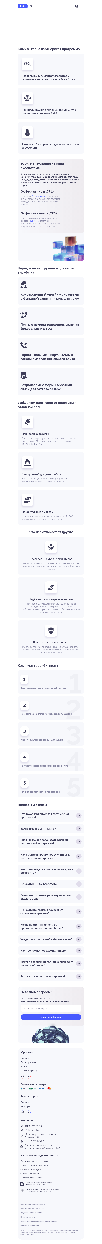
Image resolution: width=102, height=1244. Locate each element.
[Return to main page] (25, 6)
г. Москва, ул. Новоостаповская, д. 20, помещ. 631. (42, 1135)
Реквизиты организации (29, 1225)
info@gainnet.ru (31, 1130)
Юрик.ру (34, 221)
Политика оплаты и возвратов (32, 1208)
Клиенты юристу (28, 1070)
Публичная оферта (27, 1217)
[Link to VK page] (29, 1077)
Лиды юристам (28, 1062)
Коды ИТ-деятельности (32, 1177)
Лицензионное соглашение (31, 1213)
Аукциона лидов (40, 196)
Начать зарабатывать (51, 1017)
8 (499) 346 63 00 (33, 1126)
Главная (24, 1058)
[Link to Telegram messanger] (22, 1077)
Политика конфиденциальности (32, 1204)
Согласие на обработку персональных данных (38, 1221)
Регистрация (26, 1106)
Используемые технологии (34, 1165)
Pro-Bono (25, 1066)
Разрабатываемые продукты (35, 1161)
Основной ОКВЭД (29, 1173)
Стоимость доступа (30, 1169)
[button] (76, 6)
